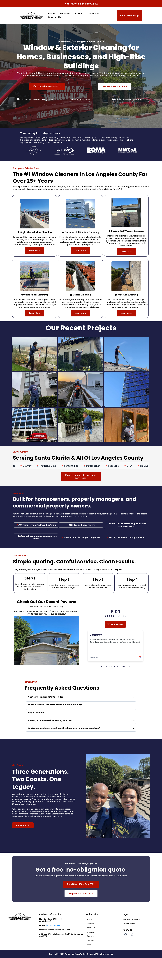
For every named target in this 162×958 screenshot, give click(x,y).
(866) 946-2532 (53, 925)
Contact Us (54, 17)
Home (51, 13)
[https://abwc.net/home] (31, 15)
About (78, 13)
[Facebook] (126, 934)
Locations (93, 13)
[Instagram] (132, 934)
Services (65, 13)
